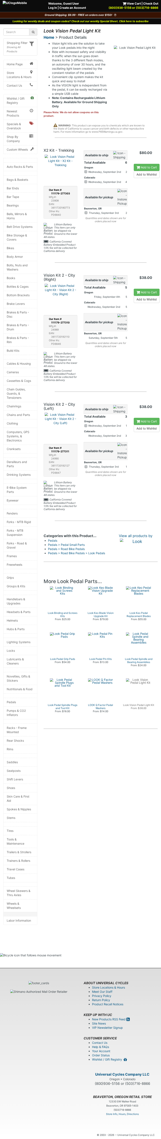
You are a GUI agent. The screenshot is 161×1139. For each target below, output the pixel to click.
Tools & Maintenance (15, 841)
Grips (10, 577)
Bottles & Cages (18, 286)
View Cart (133, 3)
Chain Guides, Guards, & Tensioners (16, 393)
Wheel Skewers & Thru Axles (18, 893)
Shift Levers (15, 779)
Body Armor (15, 256)
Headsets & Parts (18, 612)
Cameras (13, 372)
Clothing (12, 423)
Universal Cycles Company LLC (122, 1074)
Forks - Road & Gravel (17, 545)
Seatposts (14, 770)
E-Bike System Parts (17, 490)
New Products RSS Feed (109, 1019)
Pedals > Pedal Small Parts (66, 544)
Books (11, 278)
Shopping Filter (17, 43)
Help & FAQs (100, 1047)
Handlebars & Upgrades (16, 601)
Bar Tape (13, 197)
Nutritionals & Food (19, 689)
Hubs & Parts (16, 629)
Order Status (101, 1055)
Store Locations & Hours (19, 75)
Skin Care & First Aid (18, 798)
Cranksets (14, 449)
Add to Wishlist (146, 174)
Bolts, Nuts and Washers (17, 267)
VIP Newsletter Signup (107, 1027)
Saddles (12, 762)
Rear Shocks (15, 740)
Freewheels (14, 564)
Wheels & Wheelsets (14, 905)
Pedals (11, 702)
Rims (10, 749)
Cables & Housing (19, 363)
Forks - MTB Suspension (15, 532)
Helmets (12, 620)
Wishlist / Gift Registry (16, 100)
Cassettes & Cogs (19, 380)
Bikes (10, 248)
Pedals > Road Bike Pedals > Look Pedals (76, 553)
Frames (12, 556)
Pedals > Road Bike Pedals (66, 549)
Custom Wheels (17, 149)
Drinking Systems (19, 474)
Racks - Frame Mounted (17, 730)
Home (49, 37)
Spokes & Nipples (19, 809)
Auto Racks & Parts (20, 166)
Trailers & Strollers (19, 852)
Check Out (150, 3)
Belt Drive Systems (19, 226)
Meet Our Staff (102, 991)
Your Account (101, 1051)
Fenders (12, 513)
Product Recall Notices (107, 1004)
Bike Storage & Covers (17, 237)
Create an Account (72, 7)
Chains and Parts (18, 415)
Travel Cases (15, 869)
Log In (52, 7)
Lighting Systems (18, 642)
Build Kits (13, 350)
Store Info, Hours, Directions (122, 1114)
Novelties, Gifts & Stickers (18, 678)
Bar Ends (13, 188)
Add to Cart (148, 167)
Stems (11, 818)
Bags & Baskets (17, 179)
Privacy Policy (101, 996)
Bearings (13, 205)
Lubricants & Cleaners (15, 661)
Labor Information (19, 920)
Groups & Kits (16, 586)
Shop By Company (13, 139)
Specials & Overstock (14, 126)
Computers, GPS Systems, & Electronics (18, 436)
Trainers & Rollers (18, 860)
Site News (99, 1023)
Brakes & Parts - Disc (18, 314)
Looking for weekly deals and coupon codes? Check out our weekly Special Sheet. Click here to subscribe (81, 21)
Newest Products (13, 113)
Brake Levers (16, 303)
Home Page (15, 64)
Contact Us (14, 85)
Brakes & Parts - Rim (18, 340)
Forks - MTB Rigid (19, 522)
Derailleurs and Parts (17, 464)
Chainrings (14, 406)
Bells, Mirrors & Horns (17, 216)
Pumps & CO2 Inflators (16, 713)
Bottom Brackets (18, 295)
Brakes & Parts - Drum (18, 327)
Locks (11, 650)
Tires (10, 830)
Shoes (11, 788)
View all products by (135, 536)
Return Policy (101, 1000)
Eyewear (12, 500)
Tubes (11, 878)
